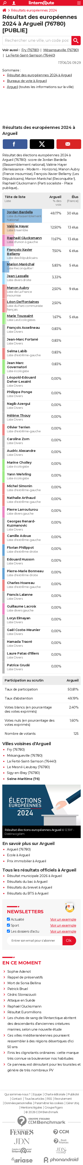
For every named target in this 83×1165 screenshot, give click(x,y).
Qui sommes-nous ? (17, 1094)
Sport (14, 925)
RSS (49, 1098)
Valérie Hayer (18, 226)
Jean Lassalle (18, 276)
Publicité (73, 1094)
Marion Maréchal (20, 264)
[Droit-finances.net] (61, 1141)
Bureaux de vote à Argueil (27, 81)
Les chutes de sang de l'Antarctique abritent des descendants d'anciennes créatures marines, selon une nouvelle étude (41, 1024)
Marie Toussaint (20, 316)
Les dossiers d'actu (24, 931)
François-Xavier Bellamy (19, 252)
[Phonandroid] (61, 1160)
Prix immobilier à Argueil (26, 861)
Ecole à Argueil (18, 855)
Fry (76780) (30, 50)
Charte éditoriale (54, 1094)
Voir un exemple (63, 919)
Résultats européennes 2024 (34, 10)
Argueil (12, 87)
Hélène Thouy (18, 415)
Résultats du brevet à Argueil (29, 887)
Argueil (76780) (19, 849)
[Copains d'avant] (22, 1150)
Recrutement (63, 1098)
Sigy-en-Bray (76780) (23, 773)
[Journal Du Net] (22, 1141)
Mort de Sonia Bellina (24, 983)
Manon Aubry (18, 288)
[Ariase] (22, 1159)
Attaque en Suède (21, 1000)
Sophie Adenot (19, 971)
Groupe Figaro (53, 1107)
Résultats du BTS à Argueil (27, 893)
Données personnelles (18, 1103)
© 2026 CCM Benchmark (41, 1112)
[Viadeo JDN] (61, 1150)
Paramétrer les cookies (49, 1103)
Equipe (37, 1094)
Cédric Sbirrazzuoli (21, 995)
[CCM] (61, 1132)
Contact (17, 1098)
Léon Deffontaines (23, 302)
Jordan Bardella (20, 212)
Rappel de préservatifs (25, 977)
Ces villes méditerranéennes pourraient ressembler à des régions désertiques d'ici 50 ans (40, 1041)
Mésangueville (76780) (61, 50)
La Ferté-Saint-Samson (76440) (30, 55)
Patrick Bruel (17, 989)
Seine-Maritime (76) (23, 779)
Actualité (17, 919)
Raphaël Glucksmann (24, 238)
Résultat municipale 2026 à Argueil (34, 876)
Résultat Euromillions (24, 1012)
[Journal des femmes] (22, 1132)
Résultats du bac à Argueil (27, 882)
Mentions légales (31, 1107)
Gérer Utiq (72, 1103)
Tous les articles (34, 1098)
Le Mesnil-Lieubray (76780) (28, 767)
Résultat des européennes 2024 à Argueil (39, 75)
